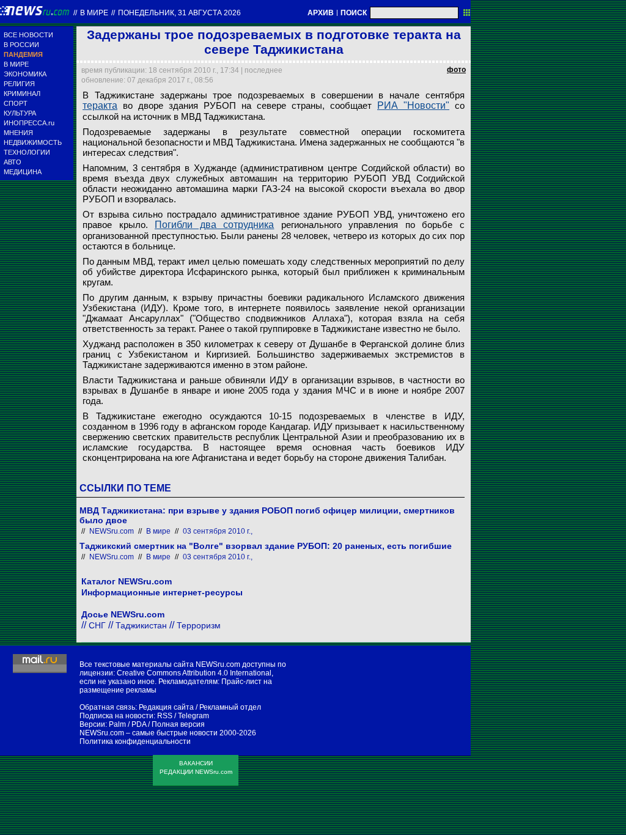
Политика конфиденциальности (135, 741)
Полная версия (178, 724)
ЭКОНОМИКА (25, 74)
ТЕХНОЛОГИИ (27, 152)
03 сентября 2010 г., (217, 531)
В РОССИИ (21, 44)
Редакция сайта (166, 707)
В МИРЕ (16, 64)
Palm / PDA (127, 724)
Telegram (193, 716)
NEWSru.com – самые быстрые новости (148, 733)
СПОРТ (16, 103)
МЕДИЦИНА (23, 171)
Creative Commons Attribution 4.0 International (194, 673)
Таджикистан (141, 625)
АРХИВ (320, 13)
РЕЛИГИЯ (19, 83)
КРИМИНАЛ (22, 93)
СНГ (97, 625)
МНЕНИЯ (18, 132)
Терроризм (199, 625)
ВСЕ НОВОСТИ (28, 35)
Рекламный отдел (230, 707)
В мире (94, 13)
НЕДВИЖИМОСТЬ (33, 142)
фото (456, 69)
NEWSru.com (111, 531)
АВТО (12, 162)
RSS (164, 716)
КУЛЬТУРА (20, 113)
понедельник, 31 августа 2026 (179, 13)
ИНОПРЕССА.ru (29, 123)
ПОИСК (354, 13)
